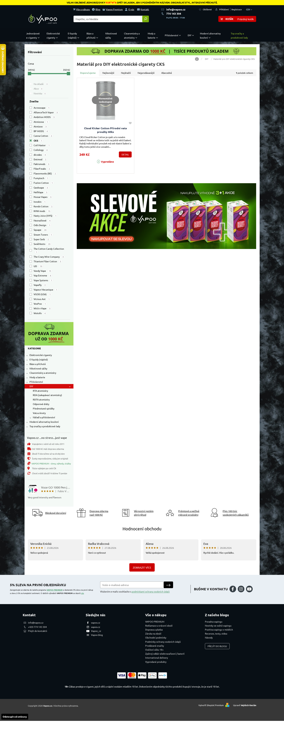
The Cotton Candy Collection (49, 250)
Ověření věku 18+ (154, 649)
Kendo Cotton (43, 206)
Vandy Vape (42, 270)
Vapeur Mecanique (45, 289)
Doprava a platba (154, 629)
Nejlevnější (108, 72)
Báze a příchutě (38, 363)
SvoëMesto (42, 243)
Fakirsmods (41, 163)
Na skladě (41, 83)
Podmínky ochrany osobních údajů (163, 641)
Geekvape (41, 187)
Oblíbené (207, 9)
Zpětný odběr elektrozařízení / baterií (165, 653)
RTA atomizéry (40, 390)
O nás (131, 9)
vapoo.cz (95, 622)
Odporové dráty (41, 403)
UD (38, 266)
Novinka (40, 93)
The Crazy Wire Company (49, 256)
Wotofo (40, 313)
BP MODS (41, 131)
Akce (38, 88)
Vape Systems (43, 280)
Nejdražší (126, 72)
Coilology (41, 149)
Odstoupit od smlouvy (15, 716)
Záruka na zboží (153, 633)
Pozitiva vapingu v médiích (219, 629)
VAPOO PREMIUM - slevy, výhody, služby (51, 463)
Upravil (244, 705)
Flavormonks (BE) (45, 173)
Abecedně (166, 72)
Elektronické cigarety (41, 354)
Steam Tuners (43, 234)
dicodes (40, 154)
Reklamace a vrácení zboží (159, 625)
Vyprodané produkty (155, 661)
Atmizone (41, 121)
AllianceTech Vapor (46, 112)
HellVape (40, 192)
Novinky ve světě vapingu (218, 625)
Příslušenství (36, 381)
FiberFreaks (42, 168)
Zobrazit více (142, 567)
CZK (248, 9)
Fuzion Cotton (43, 182)
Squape (40, 229)
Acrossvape (41, 107)
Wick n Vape (42, 308)
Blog (97, 9)
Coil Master (42, 145)
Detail (125, 154)
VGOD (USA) (42, 294)
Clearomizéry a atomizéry (43, 372)
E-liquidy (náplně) (39, 359)
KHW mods (42, 210)
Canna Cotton (43, 135)
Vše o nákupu (83, 9)
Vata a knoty (39, 412)
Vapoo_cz (96, 630)
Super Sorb (41, 239)
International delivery (156, 657)
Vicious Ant (42, 298)
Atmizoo (40, 126)
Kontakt (145, 9)
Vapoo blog (97, 634)
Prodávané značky (154, 645)
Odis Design (42, 225)
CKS (38, 140)
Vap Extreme (42, 275)
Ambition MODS (44, 116)
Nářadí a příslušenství (44, 417)
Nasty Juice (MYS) (45, 215)
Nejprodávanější (146, 72)
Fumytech (41, 178)
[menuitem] (34, 36)
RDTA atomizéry (41, 399)
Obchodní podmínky (155, 637)
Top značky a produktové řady (45, 426)
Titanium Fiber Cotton (47, 261)
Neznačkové (42, 220)
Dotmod (40, 159)
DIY (31, 386)
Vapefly (40, 284)
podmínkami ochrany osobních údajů (151, 591)
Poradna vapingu (213, 621)
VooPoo (40, 303)
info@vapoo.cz (175, 9)
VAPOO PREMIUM (55, 589)
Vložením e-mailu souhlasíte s (135, 591)
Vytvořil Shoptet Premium (211, 705)
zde (82, 593)
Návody (209, 637)
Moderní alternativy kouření (44, 421)
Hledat (145, 19)
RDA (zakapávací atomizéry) (47, 394)
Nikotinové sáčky (38, 368)
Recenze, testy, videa (216, 633)
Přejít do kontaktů (37, 630)
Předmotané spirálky (43, 408)
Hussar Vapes (42, 196)
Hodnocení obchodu (142, 528)
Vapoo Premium (114, 9)
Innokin (39, 201)
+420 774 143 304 (37, 626)
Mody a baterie (37, 377)
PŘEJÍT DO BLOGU (217, 646)
